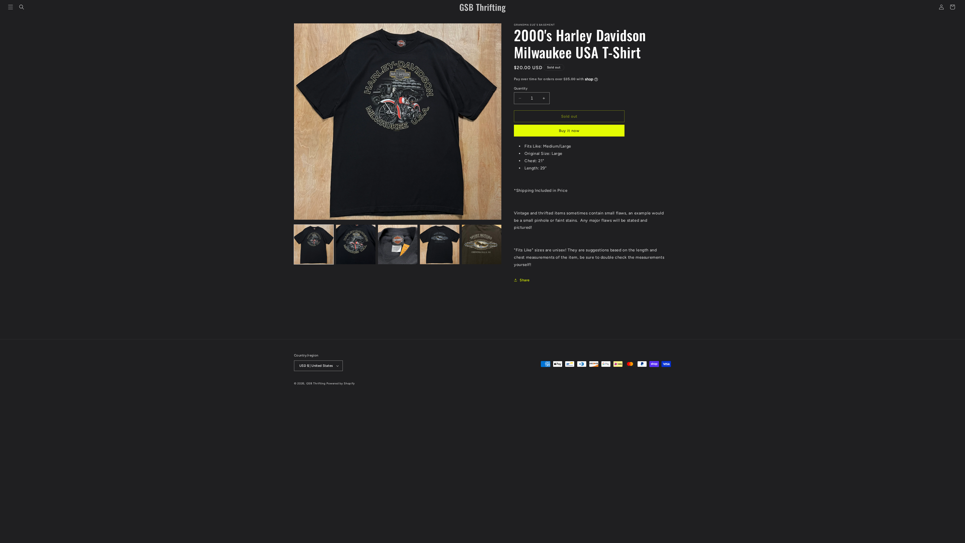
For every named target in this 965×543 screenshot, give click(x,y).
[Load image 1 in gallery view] (313, 244)
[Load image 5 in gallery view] (481, 244)
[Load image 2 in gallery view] (355, 244)
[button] (10, 7)
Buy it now (569, 130)
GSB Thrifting (316, 383)
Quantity (520, 88)
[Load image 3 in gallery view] (397, 244)
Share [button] (525, 280)
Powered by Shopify (340, 383)
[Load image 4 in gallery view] (439, 244)
